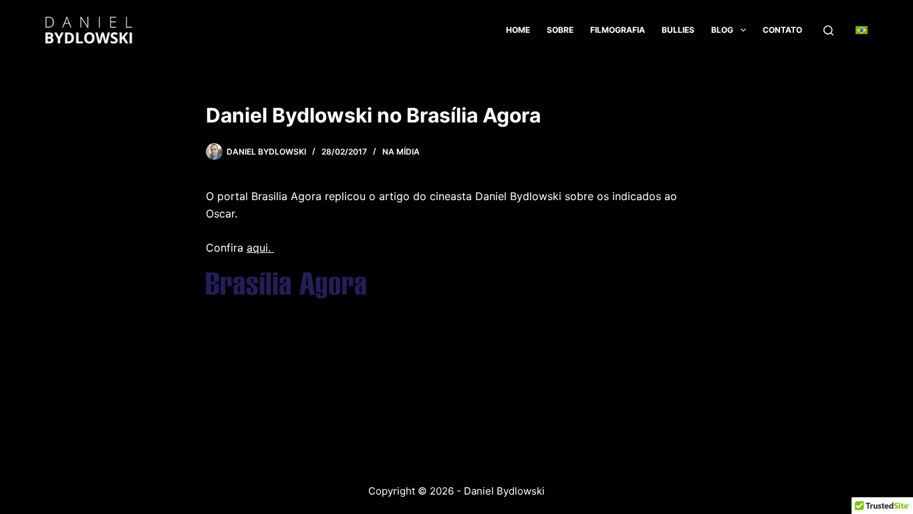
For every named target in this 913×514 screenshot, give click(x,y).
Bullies (678, 30)
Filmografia (617, 30)
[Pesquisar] (828, 30)
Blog (722, 30)
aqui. (260, 247)
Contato (782, 30)
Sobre (560, 30)
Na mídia (401, 152)
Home (518, 30)
